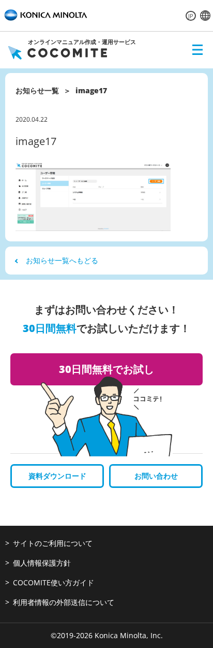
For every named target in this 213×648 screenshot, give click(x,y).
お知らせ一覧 (37, 90)
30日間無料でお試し (106, 369)
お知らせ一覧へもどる (62, 260)
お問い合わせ (156, 476)
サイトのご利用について (53, 543)
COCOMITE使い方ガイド (53, 582)
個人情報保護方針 (42, 563)
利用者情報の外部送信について (63, 602)
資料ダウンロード (57, 476)
